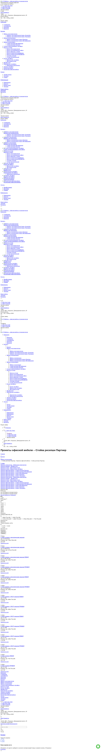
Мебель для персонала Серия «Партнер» (17, 39)
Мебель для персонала (10, 38)
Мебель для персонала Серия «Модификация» (19, 40)
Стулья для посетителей (13, 57)
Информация (4, 80)
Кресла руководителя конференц (15, 53)
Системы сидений (11, 55)
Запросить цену (5, 543)
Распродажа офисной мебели (11, 69)
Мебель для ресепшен (9, 42)
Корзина (3, 735)
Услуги (2, 72)
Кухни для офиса (8, 58)
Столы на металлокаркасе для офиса (13, 46)
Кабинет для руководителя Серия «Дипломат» (19, 36)
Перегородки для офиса (10, 64)
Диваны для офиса (8, 66)
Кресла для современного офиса (15, 50)
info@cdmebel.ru (5, 12)
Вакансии (6, 28)
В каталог (3, 749)
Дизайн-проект (7, 74)
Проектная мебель (8, 68)
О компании (7, 24)
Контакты (3, 92)
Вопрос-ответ (7, 85)
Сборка (5, 77)
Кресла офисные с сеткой (13, 51)
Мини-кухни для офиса (13, 60)
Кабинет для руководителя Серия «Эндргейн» (19, 35)
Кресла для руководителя (13, 49)
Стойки (3, 463)
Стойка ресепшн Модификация (15, 43)
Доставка (6, 76)
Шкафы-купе (7, 62)
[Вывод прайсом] (3, 497)
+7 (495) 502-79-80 (7, 5)
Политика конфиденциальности (9, 723)
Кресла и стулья (8, 47)
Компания (3, 22)
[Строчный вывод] (2, 497)
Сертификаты (7, 26)
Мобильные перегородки (13, 65)
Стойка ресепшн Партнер (13, 44)
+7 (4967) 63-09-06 (5, 8)
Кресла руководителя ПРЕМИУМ (15, 54)
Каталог (3, 31)
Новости (6, 84)
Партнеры (6, 27)
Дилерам (6, 86)
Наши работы (4, 89)
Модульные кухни (11, 61)
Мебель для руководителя (10, 34)
